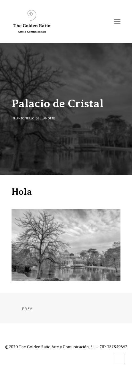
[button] (117, 21)
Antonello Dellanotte (35, 118)
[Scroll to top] (120, 358)
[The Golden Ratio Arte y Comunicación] (32, 21)
